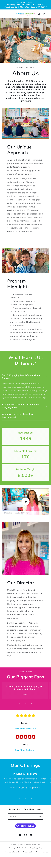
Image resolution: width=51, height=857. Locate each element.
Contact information (13, 852)
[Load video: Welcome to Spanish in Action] (25, 501)
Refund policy (22, 848)
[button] (5, 14)
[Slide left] (20, 703)
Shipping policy (36, 848)
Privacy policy (28, 852)
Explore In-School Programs (24, 787)
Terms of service (42, 852)
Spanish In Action (24, 845)
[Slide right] (31, 703)
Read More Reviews (24, 728)
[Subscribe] (40, 816)
